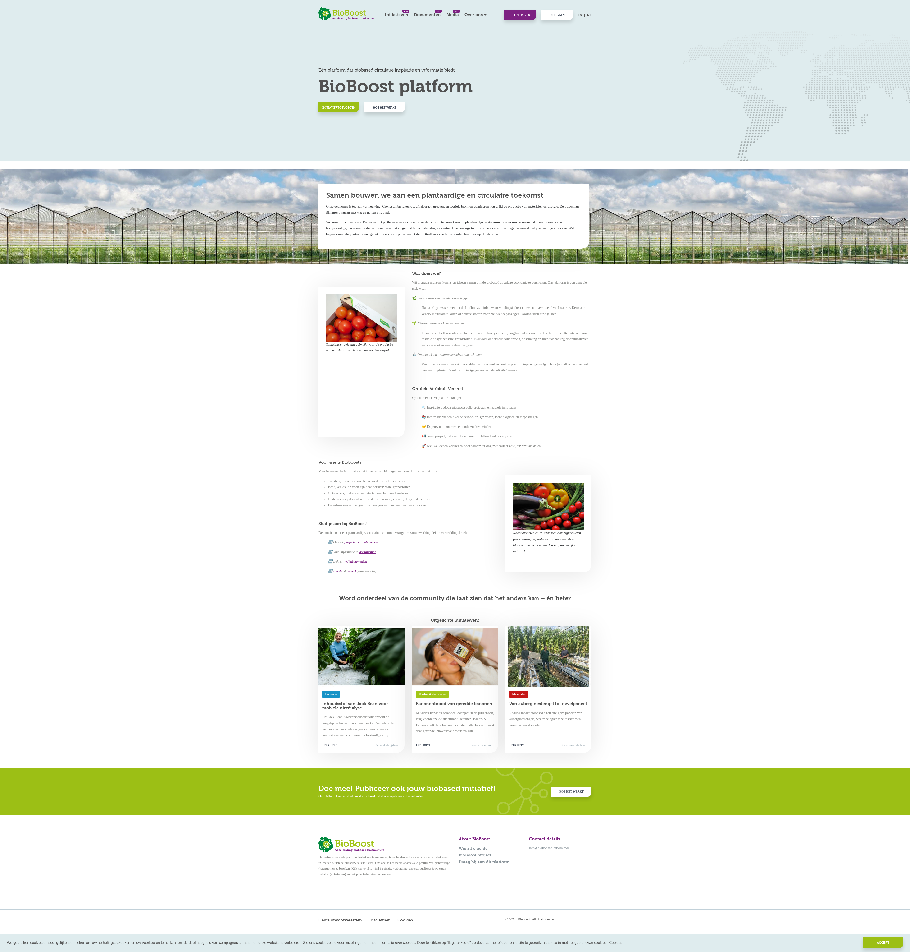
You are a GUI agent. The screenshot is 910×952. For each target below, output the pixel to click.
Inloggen (557, 15)
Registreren (520, 15)
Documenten (427, 13)
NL (589, 15)
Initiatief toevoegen (338, 107)
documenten (367, 552)
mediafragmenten (355, 561)
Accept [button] (883, 942)
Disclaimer (379, 920)
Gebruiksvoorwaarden (340, 920)
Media (452, 13)
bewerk (351, 571)
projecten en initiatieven (361, 542)
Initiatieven (396, 13)
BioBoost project (475, 855)
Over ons (473, 14)
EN (580, 15)
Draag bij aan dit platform (484, 862)
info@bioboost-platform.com (549, 848)
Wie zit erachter (474, 848)
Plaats (337, 571)
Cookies (405, 920)
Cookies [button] (615, 943)
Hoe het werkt (384, 107)
